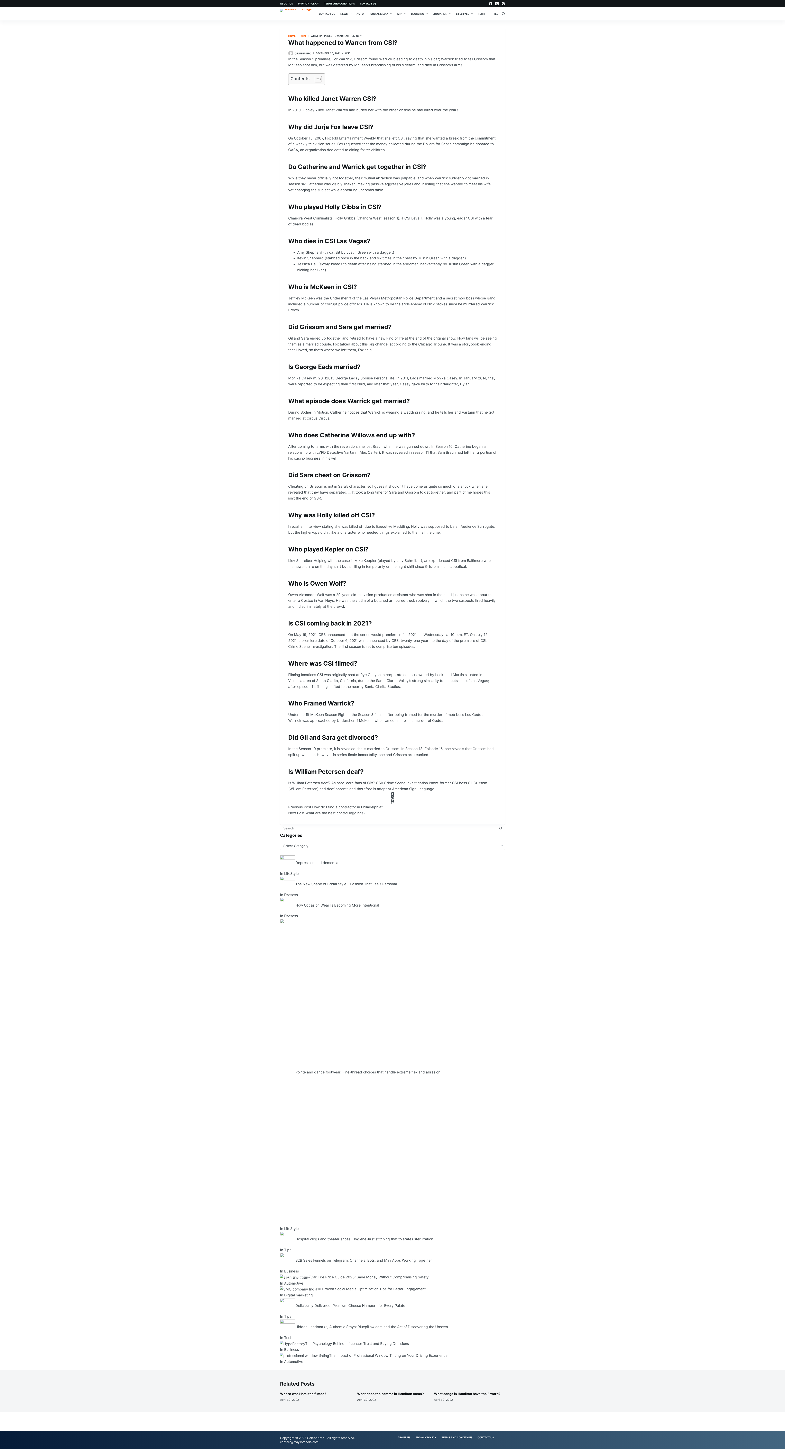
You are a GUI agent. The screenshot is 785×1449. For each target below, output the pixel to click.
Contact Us (368, 3)
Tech (481, 13)
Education (440, 13)
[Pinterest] (503, 3)
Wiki (347, 53)
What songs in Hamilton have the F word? (467, 1394)
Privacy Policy (308, 3)
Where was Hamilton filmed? (303, 1394)
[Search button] (501, 828)
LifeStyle (462, 13)
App (399, 13)
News (344, 13)
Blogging (417, 13)
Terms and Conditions (339, 3)
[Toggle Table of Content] (316, 79)
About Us (286, 3)
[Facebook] (490, 3)
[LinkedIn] (392, 802)
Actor (361, 13)
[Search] (503, 13)
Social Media (379, 13)
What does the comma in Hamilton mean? (390, 1394)
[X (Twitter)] (497, 3)
